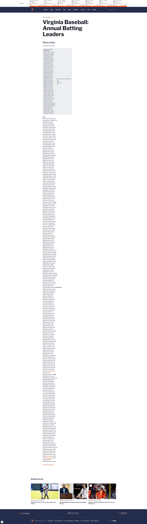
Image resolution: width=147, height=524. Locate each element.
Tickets (83, 9)
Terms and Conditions (68, 520)
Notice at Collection (94, 520)
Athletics (58, 9)
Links (36, 6)
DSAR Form (77, 520)
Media (69, 9)
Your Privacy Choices (85, 520)
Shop (88, 9)
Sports (46, 9)
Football (90, 500)
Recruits (75, 9)
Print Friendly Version (48, 464)
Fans (64, 9)
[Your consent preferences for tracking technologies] (2, 522)
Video (51, 9)
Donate (94, 9)
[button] (28, 3)
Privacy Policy (50, 520)
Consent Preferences (58, 520)
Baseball (33, 500)
